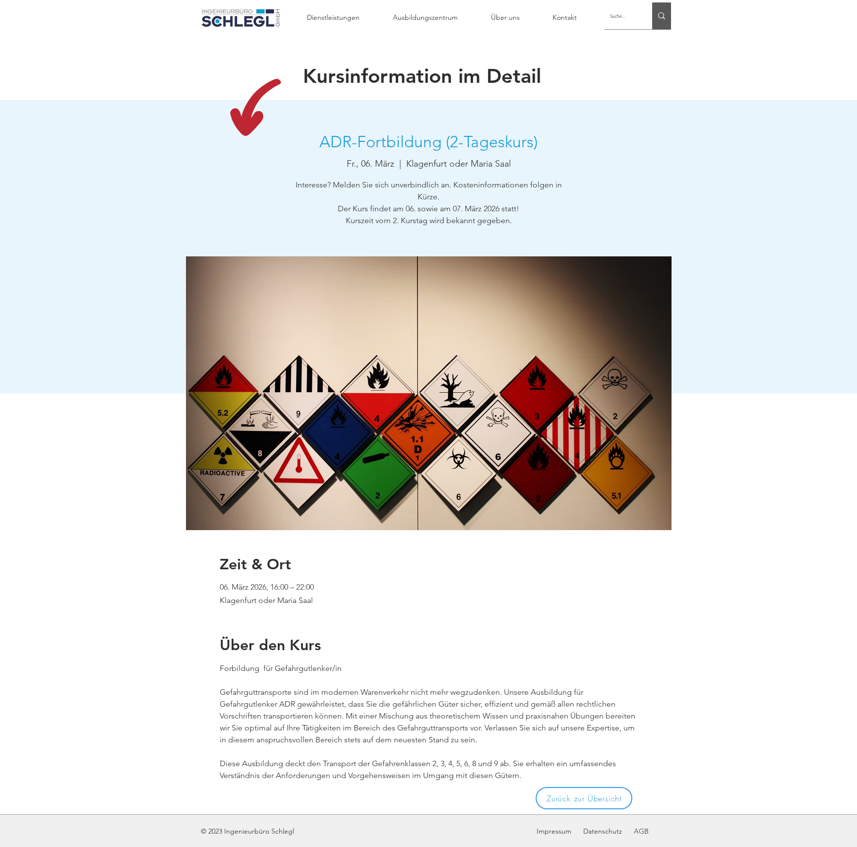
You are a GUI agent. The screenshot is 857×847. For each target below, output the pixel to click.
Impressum (555, 831)
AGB (641, 831)
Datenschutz (601, 831)
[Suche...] (661, 15)
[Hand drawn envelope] (240, 17)
